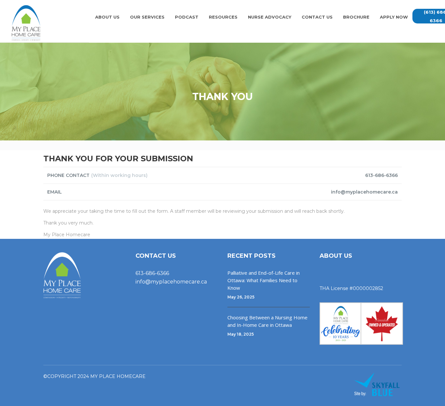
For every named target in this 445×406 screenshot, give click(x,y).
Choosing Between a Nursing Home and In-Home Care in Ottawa (267, 321)
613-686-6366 (152, 273)
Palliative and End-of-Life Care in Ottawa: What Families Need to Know (263, 280)
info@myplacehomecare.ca (171, 282)
